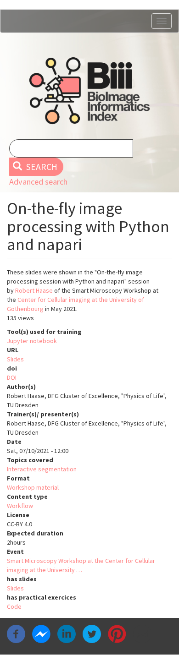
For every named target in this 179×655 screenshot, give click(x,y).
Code (14, 606)
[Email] (142, 633)
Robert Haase (34, 290)
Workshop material (33, 487)
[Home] (89, 91)
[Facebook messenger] (41, 633)
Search (40, 166)
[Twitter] (92, 633)
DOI (12, 377)
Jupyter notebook (32, 341)
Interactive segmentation (42, 469)
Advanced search (38, 181)
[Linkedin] (66, 633)
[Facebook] (16, 633)
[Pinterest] (117, 633)
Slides (15, 359)
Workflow (20, 506)
